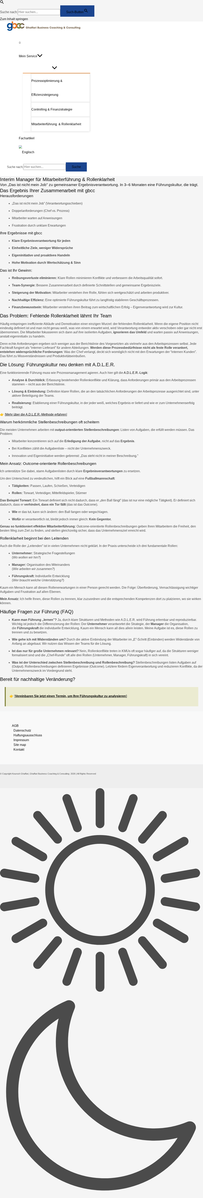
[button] (2, 3)
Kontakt (18, 749)
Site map (19, 744)
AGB (15, 725)
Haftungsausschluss (27, 735)
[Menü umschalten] (54, 68)
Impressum (21, 740)
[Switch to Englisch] (54, 152)
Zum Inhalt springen (14, 19)
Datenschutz (22, 730)
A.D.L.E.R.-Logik (135, 372)
